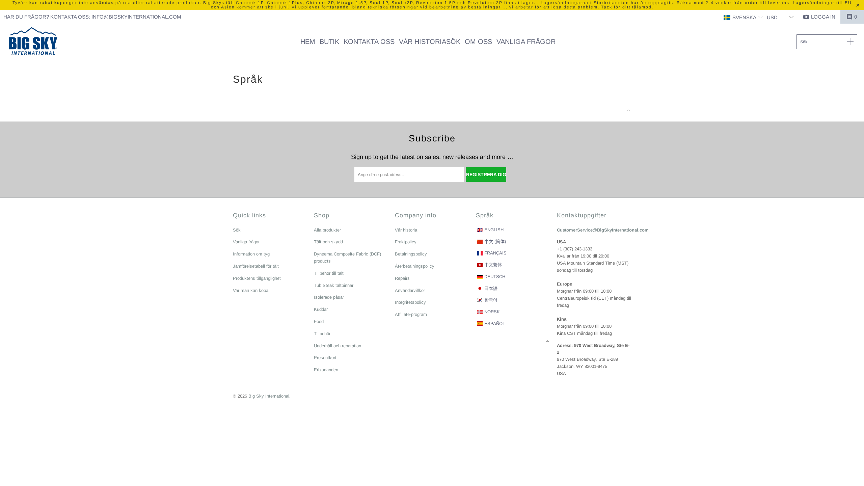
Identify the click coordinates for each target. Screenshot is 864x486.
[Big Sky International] (33, 42)
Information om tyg (251, 253)
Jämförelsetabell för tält (256, 266)
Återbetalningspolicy (414, 266)
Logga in (823, 17)
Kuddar (321, 309)
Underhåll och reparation (337, 345)
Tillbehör (322, 333)
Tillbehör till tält (329, 273)
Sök (237, 230)
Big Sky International (268, 396)
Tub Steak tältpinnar (333, 285)
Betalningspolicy (411, 253)
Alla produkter (327, 230)
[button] (743, 18)
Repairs (402, 278)
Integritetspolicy (410, 302)
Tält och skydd (328, 241)
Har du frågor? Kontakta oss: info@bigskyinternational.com (92, 17)
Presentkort (325, 357)
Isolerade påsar (329, 297)
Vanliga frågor (246, 241)
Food (319, 321)
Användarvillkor (410, 290)
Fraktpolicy (405, 241)
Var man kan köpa (250, 290)
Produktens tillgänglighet (257, 278)
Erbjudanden (326, 369)
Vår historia (406, 230)
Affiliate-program (411, 314)
